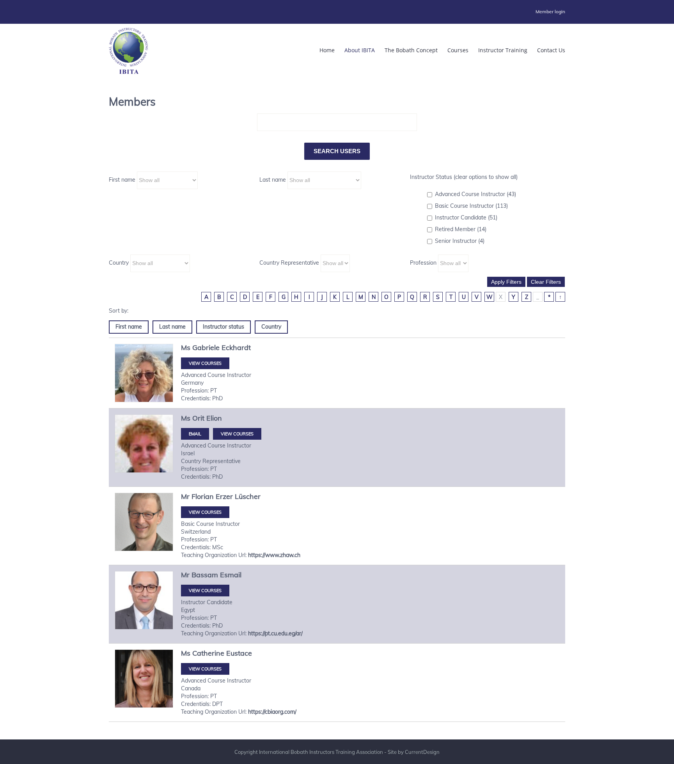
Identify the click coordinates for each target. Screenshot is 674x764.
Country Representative (289, 262)
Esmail (230, 574)
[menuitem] (550, 11)
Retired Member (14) (460, 229)
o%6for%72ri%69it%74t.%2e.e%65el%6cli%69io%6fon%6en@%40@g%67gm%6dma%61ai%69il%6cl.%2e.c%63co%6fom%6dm (195, 434)
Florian (203, 496)
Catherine (208, 653)
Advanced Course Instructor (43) (475, 194)
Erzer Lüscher (238, 496)
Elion (214, 418)
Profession (423, 262)
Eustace (239, 653)
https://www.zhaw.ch (274, 555)
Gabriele (206, 347)
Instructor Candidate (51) (466, 217)
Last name (272, 179)
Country (119, 262)
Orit (198, 418)
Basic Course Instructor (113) (471, 205)
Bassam (205, 574)
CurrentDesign (422, 752)
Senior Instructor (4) (459, 240)
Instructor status (223, 326)
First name (122, 179)
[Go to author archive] (144, 373)
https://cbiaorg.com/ (272, 711)
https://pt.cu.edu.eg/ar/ (275, 633)
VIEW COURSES (205, 363)
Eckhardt (236, 347)
